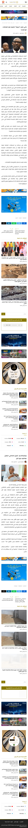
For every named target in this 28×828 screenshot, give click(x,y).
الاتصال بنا (21, 822)
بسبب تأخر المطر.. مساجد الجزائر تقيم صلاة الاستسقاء (7, 599)
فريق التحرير (16, 822)
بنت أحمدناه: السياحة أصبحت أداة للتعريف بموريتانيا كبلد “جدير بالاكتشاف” (11, 417)
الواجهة (24, 218)
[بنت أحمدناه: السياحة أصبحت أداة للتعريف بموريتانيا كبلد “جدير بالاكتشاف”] (23, 418)
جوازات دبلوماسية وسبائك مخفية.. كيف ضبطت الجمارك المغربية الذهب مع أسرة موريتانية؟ (10, 394)
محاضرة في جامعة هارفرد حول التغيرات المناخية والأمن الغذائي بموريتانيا (20, 600)
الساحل (24, 586)
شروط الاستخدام (4, 825)
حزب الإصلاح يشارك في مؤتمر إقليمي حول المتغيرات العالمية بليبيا (14, 258)
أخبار (19, 6)
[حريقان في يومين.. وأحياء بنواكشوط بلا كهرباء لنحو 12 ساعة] (14, 639)
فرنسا (20, 218)
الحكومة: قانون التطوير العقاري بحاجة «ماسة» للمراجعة (20, 232)
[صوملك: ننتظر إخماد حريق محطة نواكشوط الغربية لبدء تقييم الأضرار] (14, 661)
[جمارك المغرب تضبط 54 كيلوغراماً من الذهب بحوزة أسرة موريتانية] (23, 403)
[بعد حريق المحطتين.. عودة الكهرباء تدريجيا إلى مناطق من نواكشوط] (14, 617)
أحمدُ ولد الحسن (21, 462)
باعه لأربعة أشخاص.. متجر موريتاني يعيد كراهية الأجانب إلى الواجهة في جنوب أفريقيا (10, 426)
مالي (17, 218)
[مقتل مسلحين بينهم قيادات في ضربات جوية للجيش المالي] (14, 293)
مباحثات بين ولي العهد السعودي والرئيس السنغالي (7, 231)
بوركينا (15, 586)
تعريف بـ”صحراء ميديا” (9, 822)
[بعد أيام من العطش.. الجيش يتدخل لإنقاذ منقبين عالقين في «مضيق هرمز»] (14, 271)
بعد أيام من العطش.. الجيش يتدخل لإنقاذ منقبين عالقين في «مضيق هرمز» (15, 281)
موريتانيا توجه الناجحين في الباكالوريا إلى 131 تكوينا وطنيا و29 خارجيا (10, 409)
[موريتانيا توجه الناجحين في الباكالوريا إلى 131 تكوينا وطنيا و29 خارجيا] (23, 410)
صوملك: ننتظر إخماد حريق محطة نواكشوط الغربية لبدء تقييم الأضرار (14, 670)
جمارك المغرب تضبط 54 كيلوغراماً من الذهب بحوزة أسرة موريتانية (10, 402)
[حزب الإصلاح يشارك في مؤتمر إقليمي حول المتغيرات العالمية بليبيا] (14, 249)
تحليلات (10, 6)
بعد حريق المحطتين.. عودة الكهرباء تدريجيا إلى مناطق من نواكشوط (15, 626)
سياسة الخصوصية (23, 826)
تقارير (6, 6)
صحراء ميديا (22, 33)
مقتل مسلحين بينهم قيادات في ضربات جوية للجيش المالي (14, 302)
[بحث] (6, 2)
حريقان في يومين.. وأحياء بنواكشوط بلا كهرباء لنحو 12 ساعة (14, 648)
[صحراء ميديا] (14, 2)
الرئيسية (24, 6)
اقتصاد (15, 6)
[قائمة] (26, 2)
